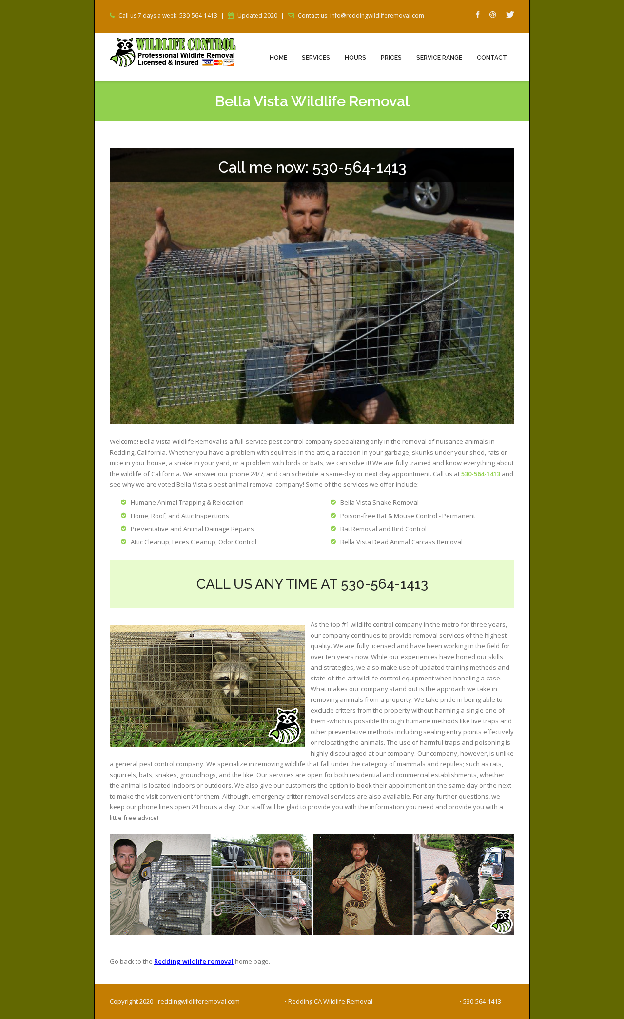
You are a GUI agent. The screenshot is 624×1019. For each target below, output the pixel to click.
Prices (391, 57)
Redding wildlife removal (194, 961)
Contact (492, 57)
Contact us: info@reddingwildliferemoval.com (361, 16)
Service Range (439, 57)
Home (278, 57)
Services (316, 57)
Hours (355, 57)
